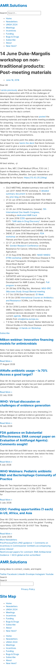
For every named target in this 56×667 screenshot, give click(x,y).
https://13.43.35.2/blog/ (35, 177)
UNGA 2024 (11, 24)
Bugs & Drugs (12, 37)
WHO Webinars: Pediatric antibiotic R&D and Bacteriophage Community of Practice (28, 475)
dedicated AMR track (27, 215)
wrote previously (9, 90)
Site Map (8, 596)
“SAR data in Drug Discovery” (26, 221)
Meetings (10, 27)
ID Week (40, 294)
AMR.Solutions (13, 5)
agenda (17, 316)
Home (9, 18)
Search (3, 13)
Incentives (11, 30)
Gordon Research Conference (24, 245)
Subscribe (11, 40)
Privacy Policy (28, 589)
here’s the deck (26, 143)
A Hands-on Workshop (30, 328)
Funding (10, 34)
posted (42, 116)
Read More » (6, 361)
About (9, 43)
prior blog (14, 197)
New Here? (11, 46)
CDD (22, 218)
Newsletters (11, 21)
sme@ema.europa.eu (28, 319)
